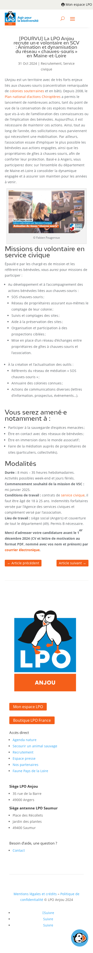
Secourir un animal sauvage (35, 746)
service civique (73, 495)
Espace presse (24, 758)
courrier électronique (22, 550)
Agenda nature (24, 740)
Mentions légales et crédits (35, 894)
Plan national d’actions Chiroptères (33, 96)
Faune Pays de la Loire (30, 771)
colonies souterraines (27, 91)
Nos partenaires (25, 764)
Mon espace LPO (79, 4)
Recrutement (51, 63)
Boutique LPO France (32, 720)
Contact (19, 850)
